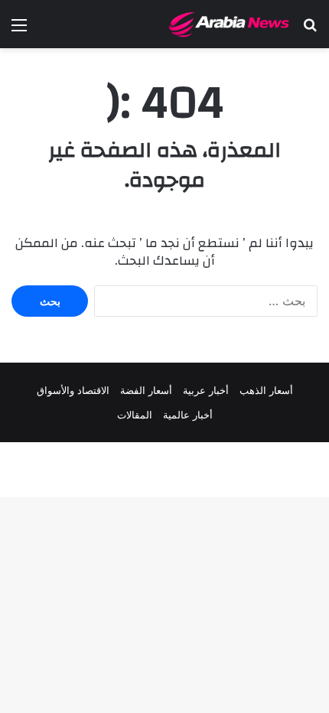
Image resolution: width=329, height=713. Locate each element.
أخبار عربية (206, 390)
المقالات (134, 415)
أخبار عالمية (188, 415)
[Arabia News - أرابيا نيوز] (229, 24)
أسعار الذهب (266, 390)
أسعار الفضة (146, 390)
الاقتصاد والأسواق (73, 390)
